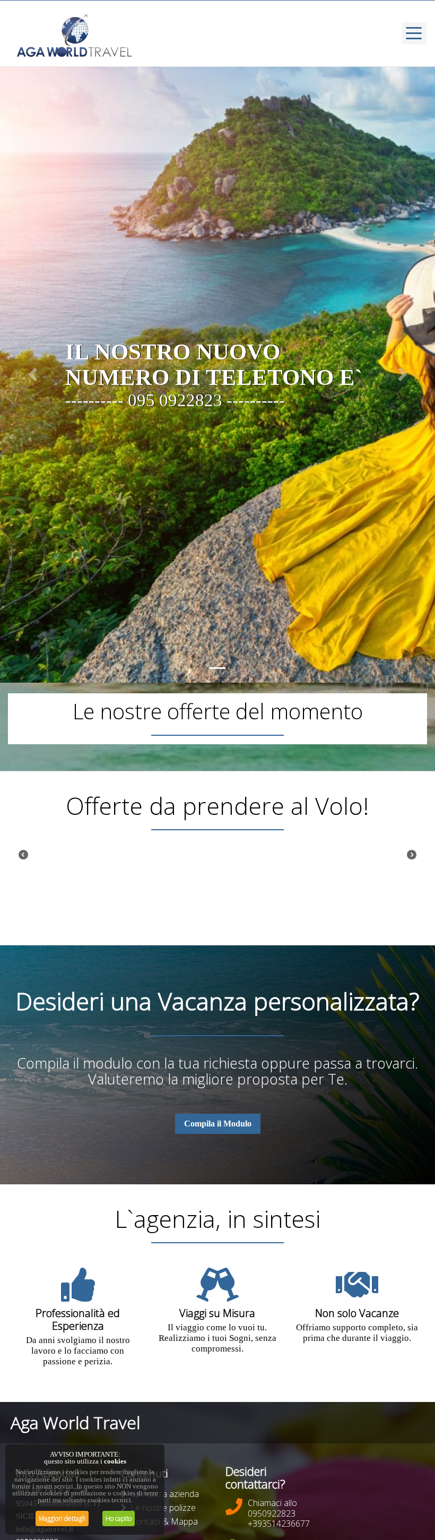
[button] (32, 375)
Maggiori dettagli (62, 1518)
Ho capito (119, 1518)
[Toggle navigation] (414, 33)
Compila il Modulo (218, 1123)
